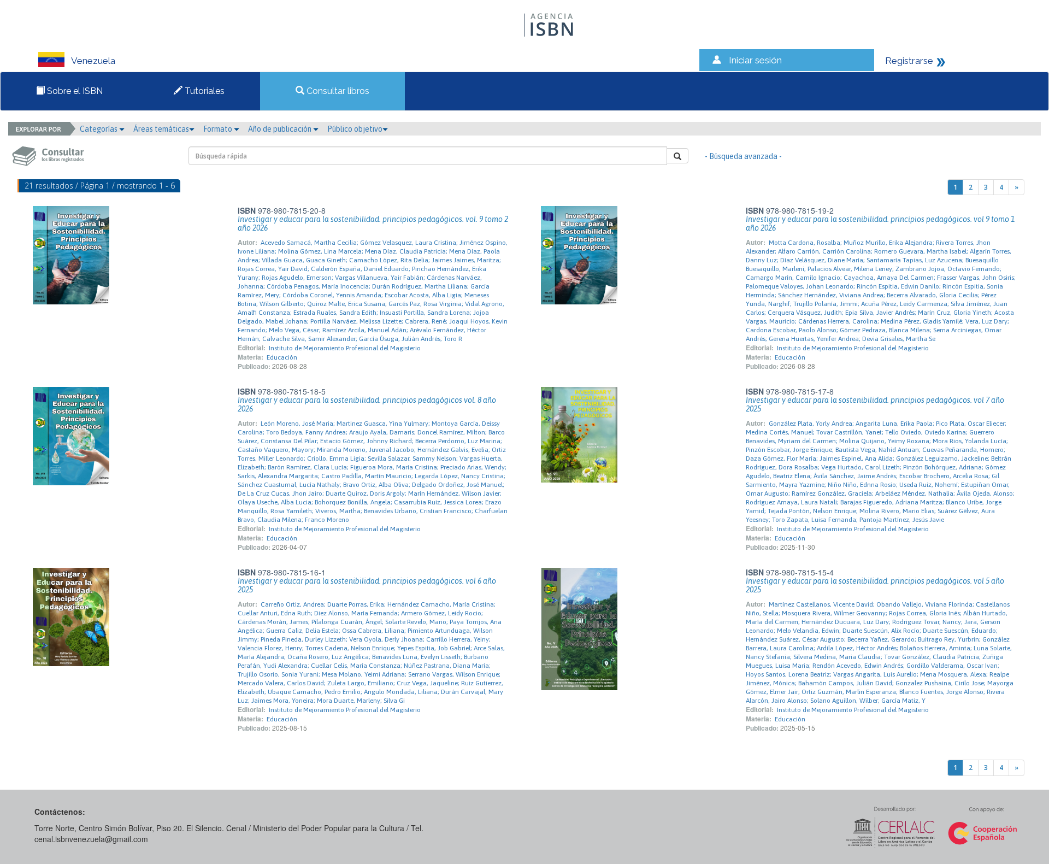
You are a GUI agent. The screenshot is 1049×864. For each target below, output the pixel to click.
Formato (218, 129)
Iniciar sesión (755, 60)
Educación (282, 357)
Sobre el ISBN (74, 91)
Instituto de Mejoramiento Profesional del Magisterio (345, 348)
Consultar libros (336, 91)
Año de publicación (280, 129)
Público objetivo (354, 129)
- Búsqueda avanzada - (743, 156)
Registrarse (909, 60)
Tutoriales (203, 91)
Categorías (99, 129)
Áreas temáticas (161, 129)
